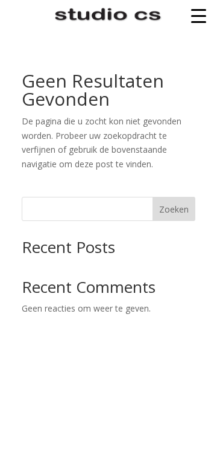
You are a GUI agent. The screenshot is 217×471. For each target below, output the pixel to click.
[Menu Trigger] (198, 15)
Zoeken (174, 209)
